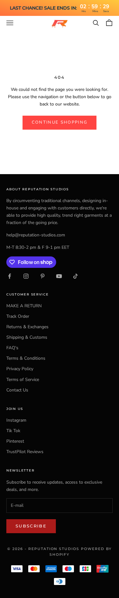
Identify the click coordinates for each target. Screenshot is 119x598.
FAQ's (12, 348)
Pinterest (15, 441)
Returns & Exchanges (27, 327)
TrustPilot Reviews (24, 452)
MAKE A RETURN (24, 306)
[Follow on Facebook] (9, 276)
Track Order (17, 316)
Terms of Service (22, 380)
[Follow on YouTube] (59, 276)
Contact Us (17, 390)
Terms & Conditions (25, 358)
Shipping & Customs (26, 337)
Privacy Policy (19, 369)
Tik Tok (13, 431)
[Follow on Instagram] (26, 276)
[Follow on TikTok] (75, 276)
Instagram (16, 420)
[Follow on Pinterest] (42, 276)
